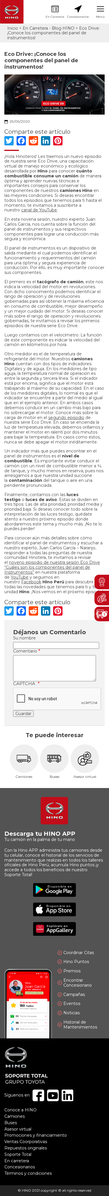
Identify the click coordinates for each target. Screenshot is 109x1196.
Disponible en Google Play (54, 890)
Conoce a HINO (20, 1110)
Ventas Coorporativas (25, 1141)
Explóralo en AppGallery (54, 929)
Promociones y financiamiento (35, 1135)
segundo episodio (66, 417)
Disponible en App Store (54, 909)
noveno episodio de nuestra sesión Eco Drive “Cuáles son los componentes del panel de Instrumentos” (52, 567)
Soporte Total (17, 1154)
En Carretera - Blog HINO (48, 28)
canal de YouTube (39, 210)
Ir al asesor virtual (101, 598)
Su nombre (24, 638)
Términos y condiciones (28, 1173)
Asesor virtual (85, 761)
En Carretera (55, 12)
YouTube (19, 577)
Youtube (53, 1095)
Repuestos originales (25, 1148)
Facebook (31, 581)
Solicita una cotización (101, 614)
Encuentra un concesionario (101, 582)
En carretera (16, 1160)
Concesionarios (78, 12)
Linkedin (67, 1095)
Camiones (24, 761)
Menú (100, 12)
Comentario (25, 651)
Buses (54, 761)
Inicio (12, 28)
